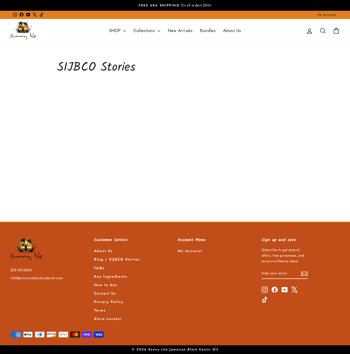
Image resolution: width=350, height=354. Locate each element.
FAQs (99, 267)
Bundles (207, 30)
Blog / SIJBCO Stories (117, 259)
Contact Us (105, 293)
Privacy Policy (108, 301)
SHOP (115, 30)
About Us (232, 30)
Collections (144, 30)
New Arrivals (180, 30)
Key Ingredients (110, 276)
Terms (100, 310)
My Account (326, 14)
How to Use (105, 284)
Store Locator (108, 318)
